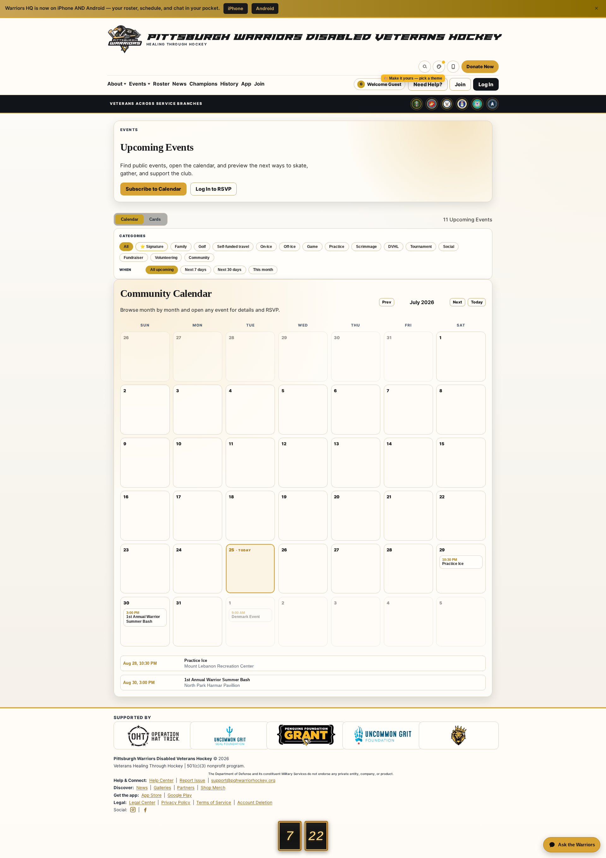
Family (181, 246)
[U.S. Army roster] (416, 104)
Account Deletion (254, 802)
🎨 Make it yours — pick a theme (413, 78)
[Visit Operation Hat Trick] (150, 736)
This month (263, 269)
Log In (485, 84)
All (126, 246)
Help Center (161, 780)
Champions (203, 84)
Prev (386, 302)
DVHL (393, 246)
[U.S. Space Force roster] (492, 104)
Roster (161, 84)
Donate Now (480, 66)
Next (457, 302)
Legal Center (142, 802)
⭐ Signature (151, 246)
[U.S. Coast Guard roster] (477, 104)
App (246, 84)
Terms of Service (213, 802)
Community (199, 257)
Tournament (421, 246)
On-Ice (266, 246)
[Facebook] (145, 810)
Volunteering (166, 257)
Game (312, 246)
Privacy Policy (175, 802)
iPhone (235, 8)
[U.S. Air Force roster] (462, 104)
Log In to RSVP (213, 189)
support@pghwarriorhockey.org (243, 780)
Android (265, 8)
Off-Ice (290, 246)
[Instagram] (133, 810)
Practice (336, 246)
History (229, 84)
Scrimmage (366, 246)
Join (259, 84)
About (114, 84)
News (179, 84)
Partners (185, 787)
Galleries (162, 787)
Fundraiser (133, 257)
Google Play (180, 794)
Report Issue (192, 780)
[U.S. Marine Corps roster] (431, 104)
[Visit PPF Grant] (303, 736)
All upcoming (162, 269)
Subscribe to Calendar (153, 189)
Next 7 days (195, 269)
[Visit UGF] (379, 736)
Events (137, 84)
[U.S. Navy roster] (447, 104)
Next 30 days (229, 269)
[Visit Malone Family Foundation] (455, 736)
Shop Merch (213, 787)
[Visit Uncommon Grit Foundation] (227, 736)
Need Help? (427, 84)
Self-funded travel (233, 246)
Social (448, 246)
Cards (155, 219)
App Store (151, 794)
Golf (202, 246)
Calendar (129, 219)
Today (477, 302)
